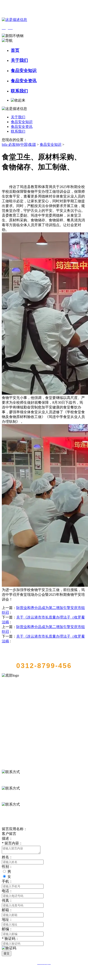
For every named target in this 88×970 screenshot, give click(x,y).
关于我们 (19, 60)
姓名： (7, 857)
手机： (7, 881)
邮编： (7, 929)
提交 (6, 953)
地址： (7, 919)
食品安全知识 (24, 70)
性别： (7, 867)
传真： (7, 900)
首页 (15, 50)
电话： (7, 891)
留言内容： (12, 843)
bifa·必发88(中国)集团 (19, 144)
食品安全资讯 (24, 80)
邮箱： (7, 910)
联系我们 (19, 91)
